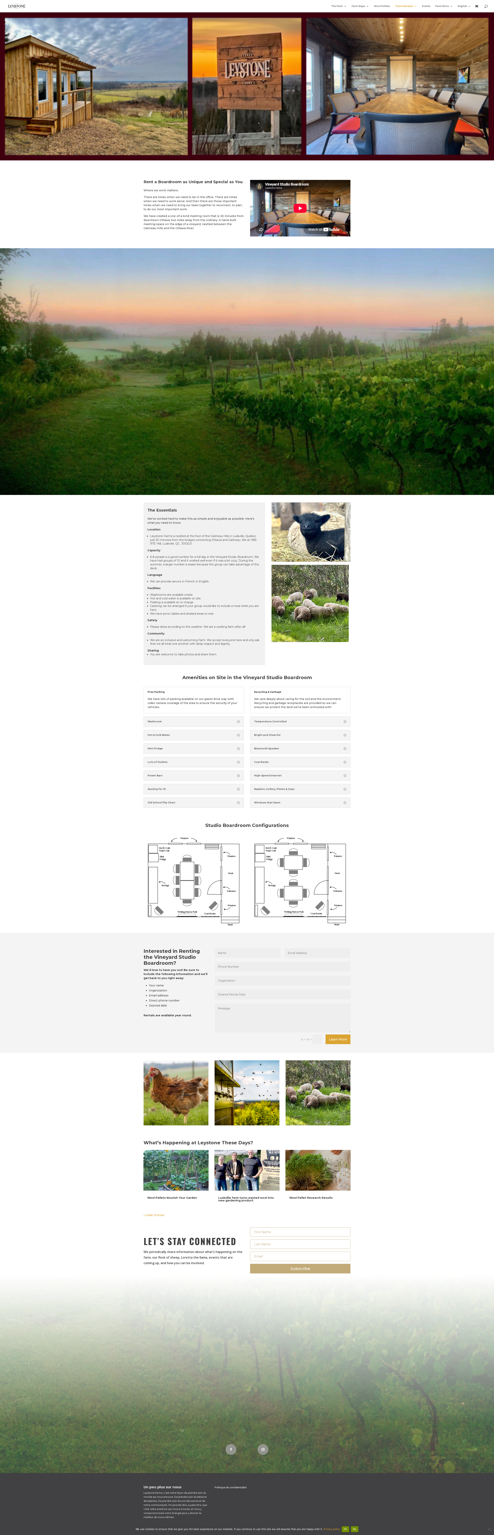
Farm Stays (358, 6)
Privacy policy (332, 1529)
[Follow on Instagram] (263, 1449)
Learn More (338, 1039)
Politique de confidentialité (231, 1487)
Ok (345, 1529)
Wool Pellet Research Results (311, 1198)
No (355, 1529)
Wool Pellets (382, 6)
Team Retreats (404, 6)
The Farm (337, 6)
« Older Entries (154, 1215)
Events (426, 6)
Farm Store (442, 6)
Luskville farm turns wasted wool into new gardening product (246, 1199)
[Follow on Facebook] (231, 1449)
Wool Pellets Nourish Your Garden (172, 1198)
